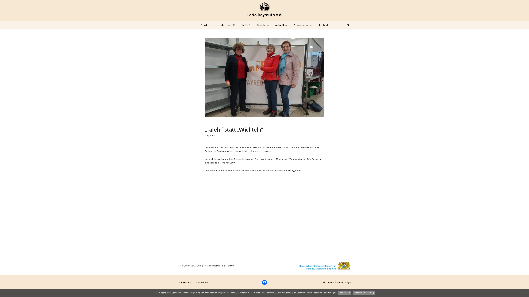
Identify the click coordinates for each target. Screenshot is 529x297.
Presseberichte (302, 25)
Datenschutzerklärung (364, 293)
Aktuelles (281, 25)
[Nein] (525, 293)
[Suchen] (348, 25)
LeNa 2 (246, 25)
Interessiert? (227, 25)
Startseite (207, 25)
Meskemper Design (341, 282)
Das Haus (263, 25)
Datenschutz (201, 282)
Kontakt (323, 25)
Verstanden (345, 293)
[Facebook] (264, 282)
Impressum (185, 282)
